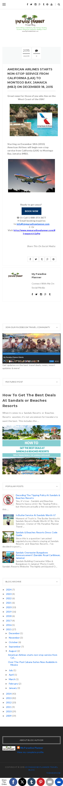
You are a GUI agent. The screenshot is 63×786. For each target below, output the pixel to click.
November (14, 637)
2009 (9, 715)
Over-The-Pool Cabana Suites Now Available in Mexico (32, 663)
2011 (9, 707)
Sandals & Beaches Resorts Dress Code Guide (37, 534)
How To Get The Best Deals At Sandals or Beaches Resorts (29, 400)
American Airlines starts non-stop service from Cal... (32, 656)
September (15, 646)
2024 (9, 589)
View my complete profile (30, 752)
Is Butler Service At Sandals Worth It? (36, 515)
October (13, 642)
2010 (9, 711)
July (11, 670)
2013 (9, 698)
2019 (9, 611)
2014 (9, 693)
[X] (22, 782)
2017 (9, 620)
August (13, 651)
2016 (9, 625)
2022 (9, 598)
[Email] (50, 782)
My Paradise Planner (31, 747)
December (14, 633)
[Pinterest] (41, 782)
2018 (9, 616)
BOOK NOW (31, 211)
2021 (9, 602)
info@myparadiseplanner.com (33, 224)
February (14, 683)
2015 (9, 629)
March (12, 679)
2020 (9, 607)
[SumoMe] (59, 782)
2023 (9, 594)
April (11, 674)
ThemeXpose (53, 773)
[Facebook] (13, 782)
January (13, 688)
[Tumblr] (31, 782)
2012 (9, 702)
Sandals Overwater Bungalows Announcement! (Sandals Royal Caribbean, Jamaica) (38, 555)
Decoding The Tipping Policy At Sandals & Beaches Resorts (38, 496)
